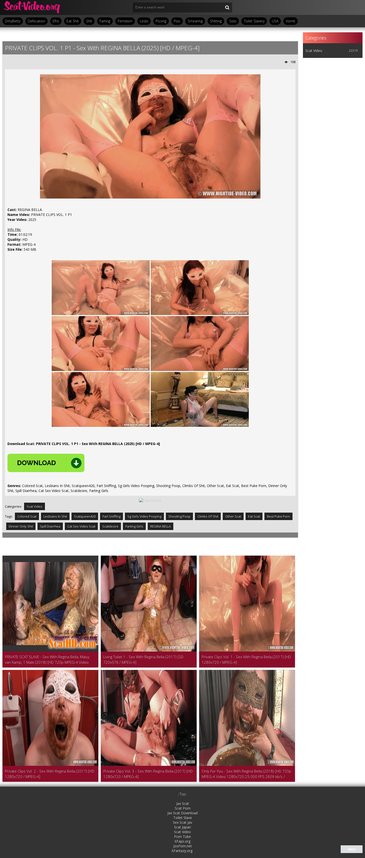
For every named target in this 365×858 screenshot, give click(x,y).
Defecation (36, 21)
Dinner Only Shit (21, 526)
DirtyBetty (12, 21)
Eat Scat (254, 516)
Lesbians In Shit (55, 516)
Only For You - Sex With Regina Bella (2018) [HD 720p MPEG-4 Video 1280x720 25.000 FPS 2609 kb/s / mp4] (246, 774)
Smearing (195, 21)
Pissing (161, 21)
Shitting (216, 21)
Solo (232, 21)
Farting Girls (134, 526)
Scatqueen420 (85, 516)
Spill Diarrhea (50, 526)
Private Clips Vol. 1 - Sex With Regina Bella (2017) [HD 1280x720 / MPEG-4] (246, 659)
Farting (105, 21)
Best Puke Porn (278, 516)
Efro (56, 21)
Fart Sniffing (111, 516)
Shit (89, 21)
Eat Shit (73, 21)
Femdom (125, 21)
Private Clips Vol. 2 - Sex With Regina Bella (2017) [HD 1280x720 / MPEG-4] (49, 774)
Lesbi (144, 21)
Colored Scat (26, 516)
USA (275, 21)
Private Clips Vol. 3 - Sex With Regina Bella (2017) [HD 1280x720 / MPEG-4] (148, 774)
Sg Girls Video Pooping (144, 516)
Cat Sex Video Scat (81, 526)
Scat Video (34, 506)
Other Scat (233, 516)
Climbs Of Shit (207, 516)
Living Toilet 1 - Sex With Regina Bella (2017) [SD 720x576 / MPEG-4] (143, 659)
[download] (45, 463)
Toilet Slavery (254, 21)
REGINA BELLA (160, 526)
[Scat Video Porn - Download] (32, 7)
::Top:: (182, 794)
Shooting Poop (179, 516)
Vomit (290, 21)
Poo (177, 21)
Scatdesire (110, 526)
